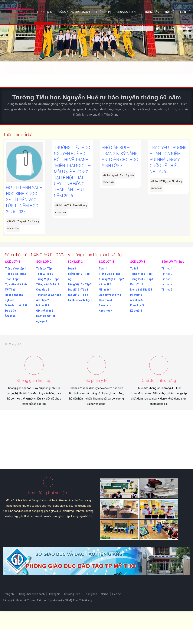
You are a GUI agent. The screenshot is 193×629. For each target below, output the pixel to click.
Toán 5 (134, 268)
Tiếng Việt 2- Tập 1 (48, 279)
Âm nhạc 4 (105, 305)
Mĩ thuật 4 (105, 289)
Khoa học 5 (137, 305)
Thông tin (103, 11)
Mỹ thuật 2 (42, 305)
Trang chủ (45, 11)
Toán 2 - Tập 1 (45, 268)
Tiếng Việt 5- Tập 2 (142, 279)
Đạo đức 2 (42, 289)
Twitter (157, 29)
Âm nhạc (10, 315)
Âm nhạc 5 (136, 300)
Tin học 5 (166, 289)
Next (185, 56)
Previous (8, 56)
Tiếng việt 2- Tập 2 (47, 284)
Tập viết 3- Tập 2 (77, 294)
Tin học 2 (166, 273)
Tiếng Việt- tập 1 (15, 268)
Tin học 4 (166, 284)
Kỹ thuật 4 (105, 284)
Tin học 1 (166, 268)
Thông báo (151, 11)
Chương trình (126, 11)
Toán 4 (103, 268)
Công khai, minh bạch (74, 11)
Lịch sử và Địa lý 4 (110, 294)
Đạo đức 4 (105, 300)
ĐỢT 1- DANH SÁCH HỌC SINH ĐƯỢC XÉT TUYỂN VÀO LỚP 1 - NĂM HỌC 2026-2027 (24, 199)
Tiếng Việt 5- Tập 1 (142, 273)
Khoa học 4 (106, 310)
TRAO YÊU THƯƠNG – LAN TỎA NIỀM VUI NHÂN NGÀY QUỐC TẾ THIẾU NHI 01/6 (168, 159)
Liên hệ (185, 11)
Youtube (180, 29)
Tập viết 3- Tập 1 (77, 289)
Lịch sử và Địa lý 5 (141, 289)
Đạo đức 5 (136, 284)
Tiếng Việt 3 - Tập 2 (79, 284)
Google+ (172, 29)
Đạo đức (10, 310)
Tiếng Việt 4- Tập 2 (112, 279)
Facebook (164, 29)
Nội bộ (170, 11)
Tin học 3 (166, 279)
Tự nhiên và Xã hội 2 (48, 294)
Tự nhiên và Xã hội (16, 284)
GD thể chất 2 (44, 310)
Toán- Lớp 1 (12, 279)
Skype (187, 29)
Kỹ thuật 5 (136, 310)
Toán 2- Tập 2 (44, 273)
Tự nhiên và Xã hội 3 (79, 300)
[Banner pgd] (96, 560)
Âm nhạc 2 (42, 300)
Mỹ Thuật (11, 289)
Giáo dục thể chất (16, 305)
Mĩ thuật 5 (136, 294)
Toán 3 (71, 268)
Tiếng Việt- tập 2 (15, 273)
